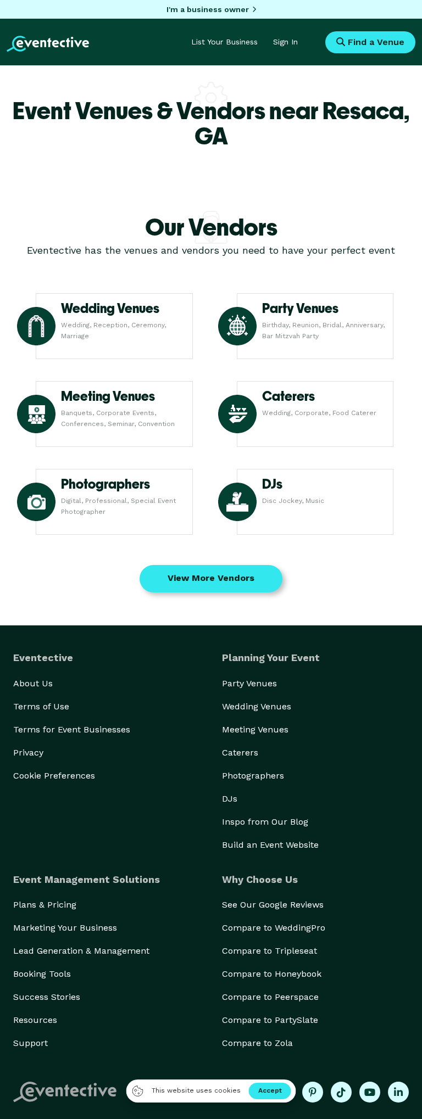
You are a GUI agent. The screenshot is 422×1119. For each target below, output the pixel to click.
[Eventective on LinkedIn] (398, 1092)
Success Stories (46, 997)
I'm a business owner (207, 9)
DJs (229, 798)
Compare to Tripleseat (269, 950)
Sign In (285, 41)
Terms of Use (41, 706)
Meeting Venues (255, 729)
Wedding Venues (256, 706)
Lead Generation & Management (81, 950)
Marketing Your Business (65, 927)
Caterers (240, 752)
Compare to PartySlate (270, 1020)
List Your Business (224, 41)
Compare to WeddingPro (273, 927)
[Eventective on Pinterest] (312, 1092)
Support (30, 1043)
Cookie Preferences (54, 775)
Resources (35, 1020)
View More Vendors (211, 578)
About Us (33, 683)
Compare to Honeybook (271, 974)
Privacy (28, 752)
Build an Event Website (270, 845)
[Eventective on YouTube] (369, 1092)
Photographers (253, 775)
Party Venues (249, 683)
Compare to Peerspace (270, 997)
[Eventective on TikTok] (341, 1092)
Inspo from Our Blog (265, 821)
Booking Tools (42, 974)
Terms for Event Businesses (71, 729)
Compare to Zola (257, 1043)
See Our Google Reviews (273, 904)
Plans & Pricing (44, 904)
